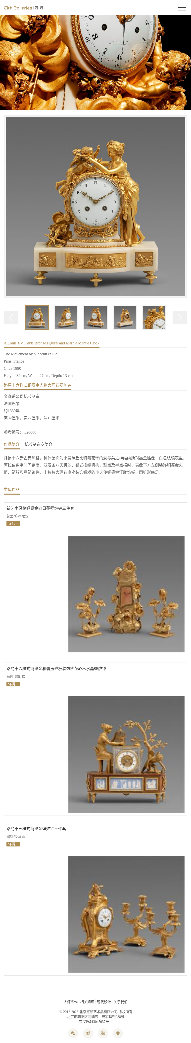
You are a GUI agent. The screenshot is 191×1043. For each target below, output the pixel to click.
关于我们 (121, 1002)
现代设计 (104, 1002)
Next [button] (180, 317)
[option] (95, 207)
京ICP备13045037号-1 (95, 1022)
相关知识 (87, 1002)
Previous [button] (11, 317)
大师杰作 (71, 1002)
